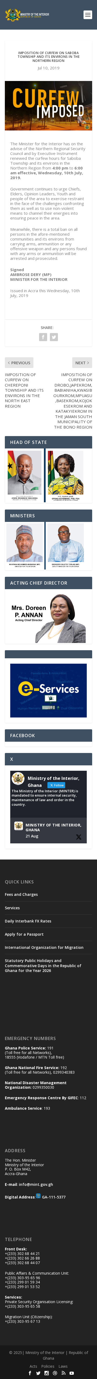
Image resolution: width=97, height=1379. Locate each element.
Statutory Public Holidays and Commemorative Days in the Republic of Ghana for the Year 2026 (43, 965)
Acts (33, 1366)
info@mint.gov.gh (36, 1184)
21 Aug (32, 836)
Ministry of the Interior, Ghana (54, 827)
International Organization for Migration (44, 947)
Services (12, 907)
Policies (47, 1366)
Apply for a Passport (24, 934)
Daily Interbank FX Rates (28, 921)
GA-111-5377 (53, 1197)
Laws (63, 1366)
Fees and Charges (21, 894)
